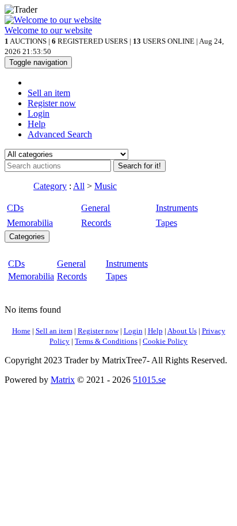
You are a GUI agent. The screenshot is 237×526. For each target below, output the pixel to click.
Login (38, 113)
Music (105, 186)
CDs (15, 208)
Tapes (166, 223)
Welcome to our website (48, 30)
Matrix (63, 380)
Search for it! (139, 166)
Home (21, 331)
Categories (27, 236)
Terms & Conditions (106, 341)
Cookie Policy (165, 341)
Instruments (177, 208)
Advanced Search (60, 134)
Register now (52, 103)
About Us (182, 331)
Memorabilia (30, 223)
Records (96, 223)
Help (36, 124)
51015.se (149, 380)
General (95, 208)
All (79, 186)
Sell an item (49, 93)
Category (50, 186)
